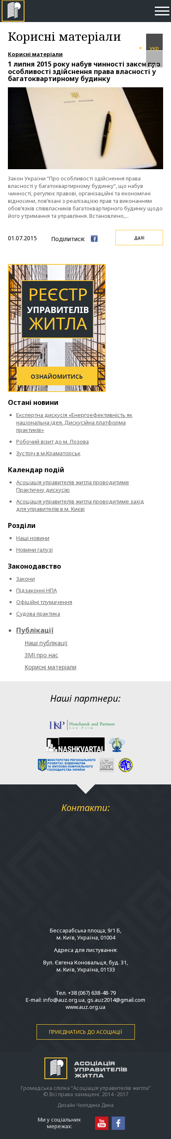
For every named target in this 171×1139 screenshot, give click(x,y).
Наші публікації (46, 643)
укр (154, 47)
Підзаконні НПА (36, 590)
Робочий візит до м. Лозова (52, 441)
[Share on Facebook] (94, 238)
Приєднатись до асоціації (85, 1031)
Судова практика (38, 613)
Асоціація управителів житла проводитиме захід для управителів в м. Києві (80, 505)
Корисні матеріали (35, 54)
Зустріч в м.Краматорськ (48, 453)
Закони (25, 578)
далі (139, 237)
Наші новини (32, 538)
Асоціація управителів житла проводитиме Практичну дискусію (72, 485)
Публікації (35, 630)
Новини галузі (34, 549)
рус (154, 64)
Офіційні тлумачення (44, 602)
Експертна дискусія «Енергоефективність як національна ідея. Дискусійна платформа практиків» (74, 422)
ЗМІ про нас (41, 655)
